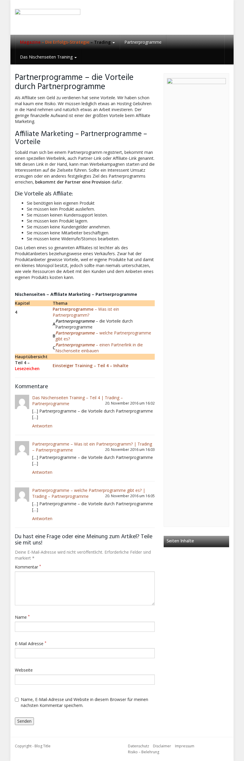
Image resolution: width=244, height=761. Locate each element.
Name (22, 617)
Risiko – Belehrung (143, 751)
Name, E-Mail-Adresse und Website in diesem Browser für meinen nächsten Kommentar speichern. (84, 702)
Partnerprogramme (143, 42)
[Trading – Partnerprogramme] (47, 17)
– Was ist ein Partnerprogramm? (86, 312)
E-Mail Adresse (30, 643)
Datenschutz (138, 746)
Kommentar (28, 567)
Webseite (24, 670)
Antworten (42, 426)
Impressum (184, 746)
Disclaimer (162, 746)
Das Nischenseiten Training (47, 57)
